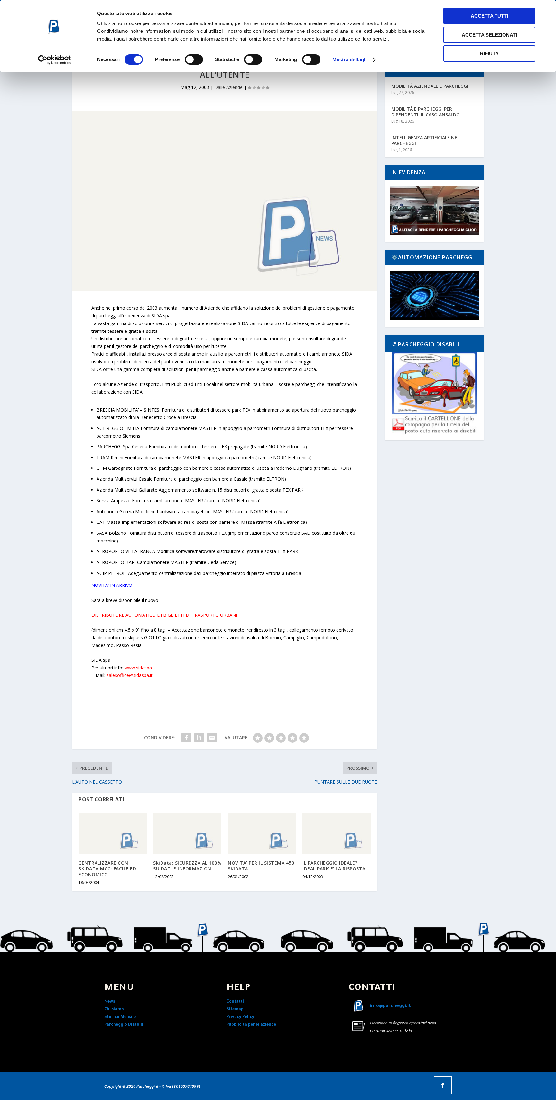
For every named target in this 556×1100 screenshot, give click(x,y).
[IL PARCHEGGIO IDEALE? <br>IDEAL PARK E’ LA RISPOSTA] (336, 833)
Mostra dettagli (349, 59)
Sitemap (235, 1009)
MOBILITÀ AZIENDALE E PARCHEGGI (429, 86)
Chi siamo (114, 1009)
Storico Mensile (120, 1017)
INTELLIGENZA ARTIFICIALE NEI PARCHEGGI (425, 140)
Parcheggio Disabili (123, 1025)
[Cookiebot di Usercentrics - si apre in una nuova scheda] (54, 60)
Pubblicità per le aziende (251, 1025)
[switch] (194, 59)
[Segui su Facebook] (443, 1085)
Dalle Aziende (228, 87)
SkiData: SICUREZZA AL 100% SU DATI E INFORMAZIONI (187, 866)
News (109, 1002)
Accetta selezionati (489, 35)
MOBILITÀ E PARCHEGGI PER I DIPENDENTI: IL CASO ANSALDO (425, 112)
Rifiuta (489, 53)
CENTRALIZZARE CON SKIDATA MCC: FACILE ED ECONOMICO (107, 868)
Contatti (235, 1002)
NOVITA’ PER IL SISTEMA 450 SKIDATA (261, 866)
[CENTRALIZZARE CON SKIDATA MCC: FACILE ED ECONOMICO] (113, 833)
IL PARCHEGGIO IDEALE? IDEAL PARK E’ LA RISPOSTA (334, 866)
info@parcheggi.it (390, 1006)
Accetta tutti (489, 16)
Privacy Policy (240, 1017)
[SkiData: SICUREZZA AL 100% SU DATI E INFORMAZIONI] (187, 833)
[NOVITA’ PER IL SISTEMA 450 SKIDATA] (262, 833)
